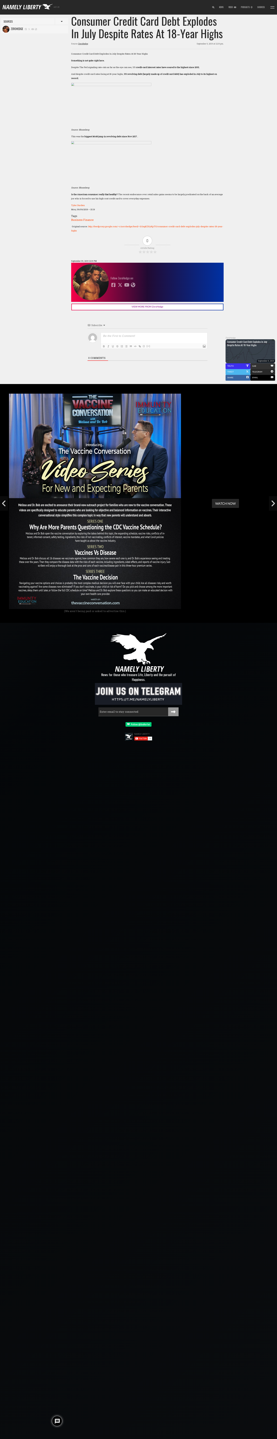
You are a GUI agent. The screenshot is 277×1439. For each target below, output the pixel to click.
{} (144, 346)
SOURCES (261, 7)
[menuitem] (213, 7)
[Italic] (108, 346)
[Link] (140, 346)
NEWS (221, 7)
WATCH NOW (225, 503)
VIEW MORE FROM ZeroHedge (147, 306)
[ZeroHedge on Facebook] (25, 29)
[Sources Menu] (272, 7)
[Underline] (113, 346)
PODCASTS (246, 7)
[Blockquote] (131, 346)
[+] (148, 346)
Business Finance (82, 219)
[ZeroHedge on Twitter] (29, 29)
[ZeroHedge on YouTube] (32, 29)
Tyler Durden (78, 205)
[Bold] (104, 346)
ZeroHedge (16, 29)
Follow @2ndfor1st (140, 724)
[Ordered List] (122, 346)
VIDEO (231, 7)
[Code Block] (135, 346)
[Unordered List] (126, 346)
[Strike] (117, 346)
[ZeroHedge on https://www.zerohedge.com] (36, 29)
